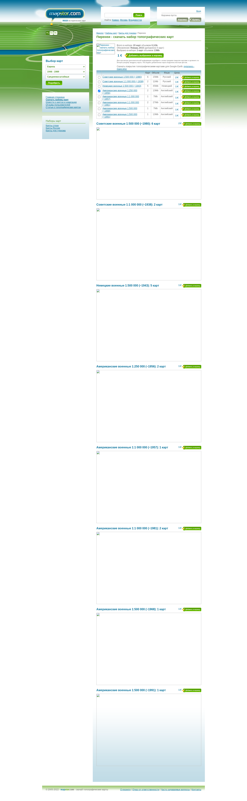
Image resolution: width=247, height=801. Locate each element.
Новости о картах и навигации (61, 102)
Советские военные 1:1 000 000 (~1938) (123, 81)
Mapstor (100, 33)
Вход (198, 11)
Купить (196, 19)
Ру (47, 33)
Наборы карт (53, 120)
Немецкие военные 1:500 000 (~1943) (122, 86)
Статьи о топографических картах (63, 107)
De (55, 33)
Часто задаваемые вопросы (175, 789)
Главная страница (55, 97)
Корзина (182, 19)
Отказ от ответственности (145, 789)
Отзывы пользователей (58, 105)
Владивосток (135, 20)
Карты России (53, 128)
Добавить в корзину (192, 77)
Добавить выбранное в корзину (145, 55)
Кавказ (115, 20)
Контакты (196, 789)
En (51, 33)
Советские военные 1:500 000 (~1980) (122, 77)
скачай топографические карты (92, 789)
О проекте (125, 789)
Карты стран (52, 125)
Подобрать (54, 83)
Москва (123, 20)
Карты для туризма (56, 130)
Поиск (139, 15)
